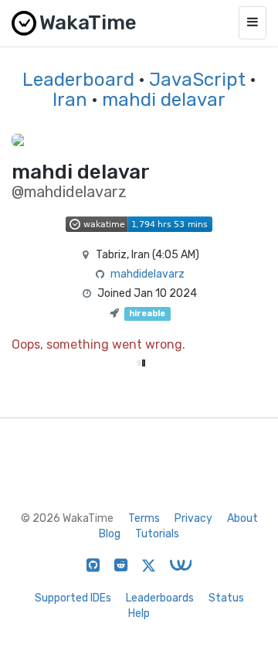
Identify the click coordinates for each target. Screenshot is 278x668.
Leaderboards (160, 598)
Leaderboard (78, 79)
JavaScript (197, 79)
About (242, 518)
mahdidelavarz (147, 274)
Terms (144, 518)
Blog (109, 533)
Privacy (193, 518)
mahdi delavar (163, 100)
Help (139, 613)
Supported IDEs (73, 598)
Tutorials (157, 533)
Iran (70, 100)
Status (226, 598)
